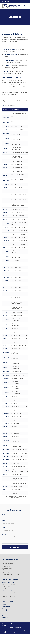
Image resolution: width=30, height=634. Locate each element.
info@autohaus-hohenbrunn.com (10, 574)
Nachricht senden (15, 547)
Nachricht (4, 534)
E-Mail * (4, 527)
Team (3, 613)
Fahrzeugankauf (6, 609)
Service (4, 604)
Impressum (11, 627)
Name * (4, 514)
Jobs (3, 615)
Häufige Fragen (6, 617)
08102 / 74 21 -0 (8, 1)
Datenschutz (18, 627)
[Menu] (27, 6)
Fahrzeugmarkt (6, 606)
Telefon (4, 521)
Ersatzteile (4, 611)
